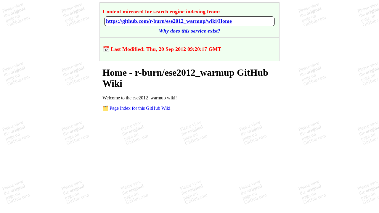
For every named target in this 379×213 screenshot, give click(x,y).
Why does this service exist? (189, 31)
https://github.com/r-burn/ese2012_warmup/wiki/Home (169, 21)
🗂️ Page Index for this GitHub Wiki (136, 108)
